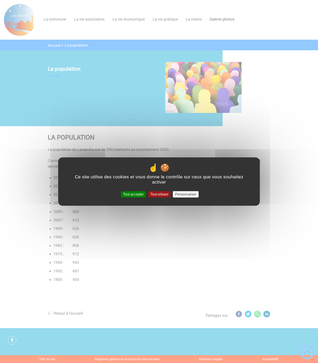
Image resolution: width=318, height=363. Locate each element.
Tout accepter (133, 194)
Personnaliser (185, 194)
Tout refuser (159, 194)
